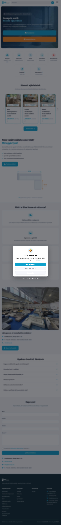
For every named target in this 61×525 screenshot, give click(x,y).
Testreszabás (30, 273)
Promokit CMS (35, 278)
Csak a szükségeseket (30, 268)
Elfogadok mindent (30, 264)
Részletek (38, 260)
